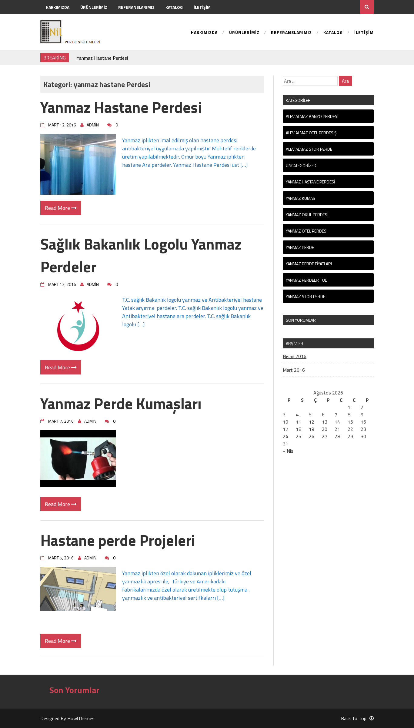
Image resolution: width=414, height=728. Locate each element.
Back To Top (353, 718)
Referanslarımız (136, 7)
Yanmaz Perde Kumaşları (121, 403)
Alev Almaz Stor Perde (309, 149)
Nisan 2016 (294, 356)
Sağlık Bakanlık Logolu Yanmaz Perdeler (141, 255)
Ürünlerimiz (93, 7)
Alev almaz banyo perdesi (312, 116)
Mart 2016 (294, 370)
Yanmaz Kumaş (300, 198)
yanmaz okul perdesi (307, 214)
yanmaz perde (300, 247)
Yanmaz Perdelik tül (306, 280)
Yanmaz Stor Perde (305, 296)
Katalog (174, 7)
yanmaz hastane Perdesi (310, 182)
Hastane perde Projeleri (117, 540)
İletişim (202, 7)
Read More (58, 208)
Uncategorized (301, 165)
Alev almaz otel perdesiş (311, 132)
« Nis (288, 451)
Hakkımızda (57, 7)
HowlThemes (81, 718)
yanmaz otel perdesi (306, 231)
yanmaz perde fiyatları (309, 263)
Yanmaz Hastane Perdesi (102, 57)
